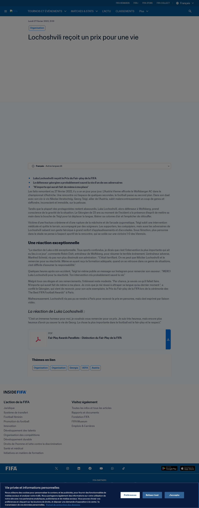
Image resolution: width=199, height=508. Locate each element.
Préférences (130, 495)
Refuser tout (152, 495)
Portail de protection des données (63, 504)
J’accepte (174, 495)
